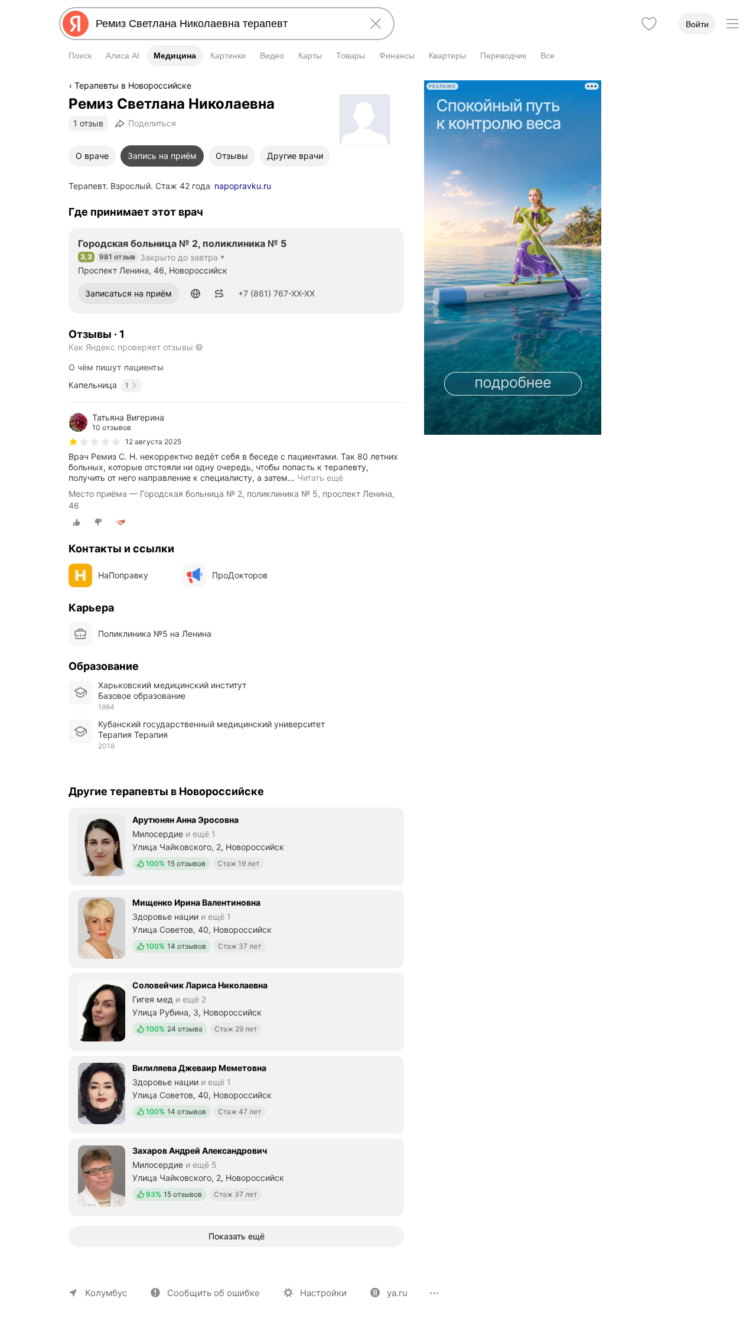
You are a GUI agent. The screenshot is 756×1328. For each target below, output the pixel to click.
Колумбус (106, 1292)
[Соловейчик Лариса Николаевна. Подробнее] (236, 1010)
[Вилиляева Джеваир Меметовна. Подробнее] (236, 1093)
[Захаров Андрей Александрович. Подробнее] (236, 1176)
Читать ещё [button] (320, 478)
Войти (697, 24)
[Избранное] (649, 24)
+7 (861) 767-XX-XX (276, 293)
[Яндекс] (76, 24)
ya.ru (397, 1292)
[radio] (77, 522)
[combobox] (224, 23)
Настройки (323, 1292)
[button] (195, 293)
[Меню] (732, 23)
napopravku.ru (242, 186)
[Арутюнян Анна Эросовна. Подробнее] (236, 845)
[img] (94, 442)
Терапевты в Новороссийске (132, 85)
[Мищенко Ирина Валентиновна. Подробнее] (236, 928)
